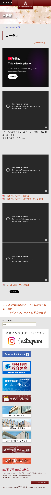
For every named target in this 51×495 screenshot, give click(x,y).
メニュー (5, 2)
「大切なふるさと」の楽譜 (17, 196)
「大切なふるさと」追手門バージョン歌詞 (24, 199)
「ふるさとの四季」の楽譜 (17, 284)
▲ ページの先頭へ (40, 483)
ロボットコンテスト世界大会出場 (28, 312)
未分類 (7, 15)
